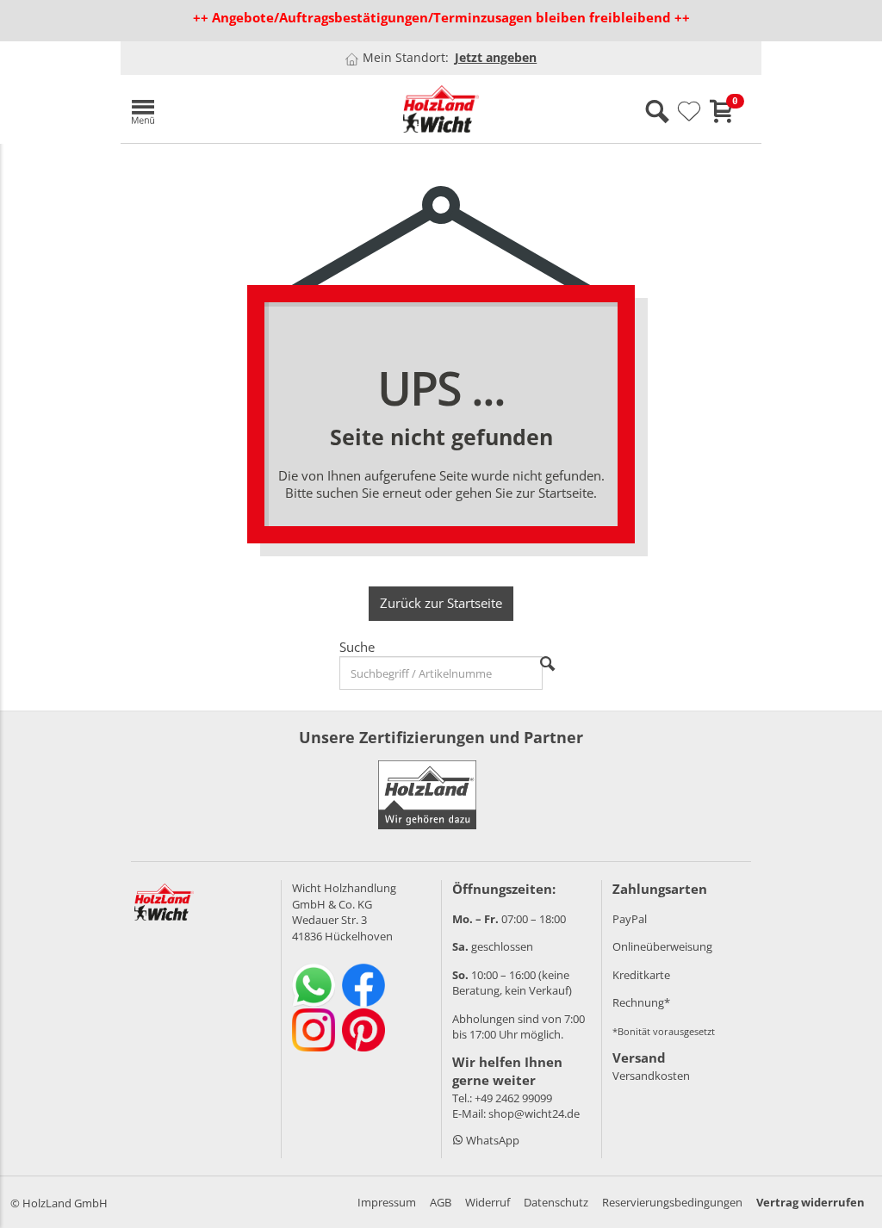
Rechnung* (641, 1002)
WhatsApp (491, 1140)
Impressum (386, 1202)
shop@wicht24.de (534, 1113)
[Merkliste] (689, 111)
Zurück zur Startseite (441, 602)
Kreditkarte (641, 975)
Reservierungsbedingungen (672, 1202)
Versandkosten (651, 1075)
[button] (224, 109)
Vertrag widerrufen (810, 1202)
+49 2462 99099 (513, 1098)
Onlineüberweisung (662, 946)
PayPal (629, 919)
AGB (440, 1202)
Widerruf (487, 1202)
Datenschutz (556, 1202)
